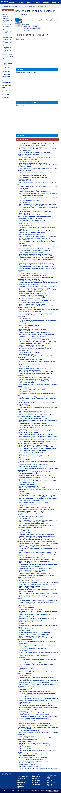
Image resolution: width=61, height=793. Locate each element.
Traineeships (21, 778)
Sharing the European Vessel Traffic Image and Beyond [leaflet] (36, 745)
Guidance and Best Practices (27, 484)
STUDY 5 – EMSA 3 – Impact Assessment (30, 609)
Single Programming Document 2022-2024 (30, 370)
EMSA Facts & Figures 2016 (26, 547)
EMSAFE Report (23, 350)
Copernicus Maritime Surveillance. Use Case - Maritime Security (36, 266)
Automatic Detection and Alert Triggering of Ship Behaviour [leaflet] (37, 536)
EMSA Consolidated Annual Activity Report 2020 (32, 390)
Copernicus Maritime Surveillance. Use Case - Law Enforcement (36, 265)
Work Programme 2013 (25, 702)
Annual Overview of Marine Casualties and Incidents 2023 (34, 293)
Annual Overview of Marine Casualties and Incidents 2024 (34, 222)
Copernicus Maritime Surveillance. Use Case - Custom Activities (36, 263)
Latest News (27, 26)
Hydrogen (6, 18)
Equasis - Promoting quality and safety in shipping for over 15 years (37, 584)
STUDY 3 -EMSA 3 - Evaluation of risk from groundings (34, 634)
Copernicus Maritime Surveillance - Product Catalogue (33, 464)
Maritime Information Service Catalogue (29, 586)
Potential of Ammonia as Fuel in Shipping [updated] (33, 295)
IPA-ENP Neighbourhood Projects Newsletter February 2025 (35, 211)
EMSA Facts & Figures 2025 (26, 150)
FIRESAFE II (22, 506)
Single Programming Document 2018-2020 (30, 538)
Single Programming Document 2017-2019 (30, 572)
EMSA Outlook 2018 (24, 532)
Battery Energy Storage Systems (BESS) (8, 31)
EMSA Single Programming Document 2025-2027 (32, 220)
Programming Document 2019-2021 (28, 504)
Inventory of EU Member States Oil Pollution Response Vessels (36, 713)
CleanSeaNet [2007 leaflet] (26, 763)
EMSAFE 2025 (5, 94)
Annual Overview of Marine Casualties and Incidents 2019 (34, 475)
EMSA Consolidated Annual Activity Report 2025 (32, 145)
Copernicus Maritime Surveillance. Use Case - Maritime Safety (36, 254)
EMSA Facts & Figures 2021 (26, 354)
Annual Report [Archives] (25, 711)
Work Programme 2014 (25, 675)
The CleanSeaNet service (26, 668)
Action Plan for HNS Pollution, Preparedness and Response (35, 761)
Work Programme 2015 (25, 650)
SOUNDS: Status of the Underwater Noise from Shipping (34, 377)
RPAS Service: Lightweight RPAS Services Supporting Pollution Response (39, 309)
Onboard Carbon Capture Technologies (29, 161)
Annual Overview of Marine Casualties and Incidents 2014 (34, 655)
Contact (49, 773)
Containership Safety (7, 67)
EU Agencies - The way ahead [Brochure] (30, 754)
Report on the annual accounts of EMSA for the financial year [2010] (37, 723)
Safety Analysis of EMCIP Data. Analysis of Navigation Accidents (36, 334)
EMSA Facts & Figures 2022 (26, 318)
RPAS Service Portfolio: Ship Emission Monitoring (32, 347)
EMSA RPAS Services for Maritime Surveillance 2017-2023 (35, 231)
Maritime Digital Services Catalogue (28, 190)
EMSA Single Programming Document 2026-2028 (32, 175)
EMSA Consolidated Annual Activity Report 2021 (32, 345)
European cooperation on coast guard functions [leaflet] (34, 343)
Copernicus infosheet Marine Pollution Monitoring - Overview (35, 429)
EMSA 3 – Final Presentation (26, 607)
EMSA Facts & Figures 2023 (26, 245)
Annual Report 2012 (24, 689)
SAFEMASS (6, 60)
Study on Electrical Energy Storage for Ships (31, 452)
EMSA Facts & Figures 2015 (26, 588)
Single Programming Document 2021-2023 (30, 411)
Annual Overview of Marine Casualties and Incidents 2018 (34, 507)
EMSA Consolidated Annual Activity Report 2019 (32, 413)
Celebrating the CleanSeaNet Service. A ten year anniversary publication (38, 543)
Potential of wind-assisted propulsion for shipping (32, 281)
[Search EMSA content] (58, 2)
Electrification (5, 24)
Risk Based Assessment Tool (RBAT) (8, 63)
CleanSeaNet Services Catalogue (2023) (30, 311)
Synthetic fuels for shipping (26, 224)
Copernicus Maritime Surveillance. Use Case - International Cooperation (38, 256)
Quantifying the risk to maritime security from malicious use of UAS (37, 143)
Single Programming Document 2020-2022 (30, 466)
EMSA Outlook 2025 (24, 213)
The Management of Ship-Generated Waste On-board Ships (35, 568)
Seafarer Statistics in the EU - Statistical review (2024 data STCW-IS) (38, 149)
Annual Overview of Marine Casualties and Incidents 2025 (34, 191)
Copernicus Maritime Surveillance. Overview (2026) (33, 163)
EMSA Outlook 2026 (24, 156)
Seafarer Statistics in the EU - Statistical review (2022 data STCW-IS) (38, 236)
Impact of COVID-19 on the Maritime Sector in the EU (33, 379)
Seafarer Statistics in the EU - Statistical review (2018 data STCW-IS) (38, 447)
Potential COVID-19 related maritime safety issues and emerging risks (37, 240)
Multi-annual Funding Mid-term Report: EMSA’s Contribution (35, 743)
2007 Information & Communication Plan (30, 764)
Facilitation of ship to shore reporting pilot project (32, 336)
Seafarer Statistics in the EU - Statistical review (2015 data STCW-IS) (38, 552)
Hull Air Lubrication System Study (28, 159)
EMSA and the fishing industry (27, 755)
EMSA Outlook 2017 (24, 563)
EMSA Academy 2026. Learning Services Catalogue (33, 177)
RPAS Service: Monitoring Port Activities (29, 298)
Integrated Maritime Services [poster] (29, 529)
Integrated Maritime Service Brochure (29, 697)
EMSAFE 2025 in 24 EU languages (28, 181)
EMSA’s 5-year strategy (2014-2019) (29, 670)
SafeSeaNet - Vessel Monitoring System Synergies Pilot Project (36, 725)
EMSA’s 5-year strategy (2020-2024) (29, 473)
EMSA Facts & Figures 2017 (26, 518)
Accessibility (36, 784)
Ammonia (6, 16)
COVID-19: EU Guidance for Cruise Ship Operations (33, 445)
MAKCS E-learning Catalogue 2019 (28, 486)
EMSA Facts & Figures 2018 (26, 482)
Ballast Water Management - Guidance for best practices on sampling (38, 498)
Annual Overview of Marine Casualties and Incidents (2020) (35, 368)
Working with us (21, 773)
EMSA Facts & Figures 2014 (26, 616)
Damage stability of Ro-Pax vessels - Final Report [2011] (34, 714)
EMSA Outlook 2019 (24, 493)
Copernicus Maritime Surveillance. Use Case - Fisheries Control (36, 257)
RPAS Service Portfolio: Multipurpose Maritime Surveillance (35, 348)
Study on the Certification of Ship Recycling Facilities (33, 757)
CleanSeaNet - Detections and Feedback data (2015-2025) (35, 238)
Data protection (37, 776)
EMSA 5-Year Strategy (25, 746)
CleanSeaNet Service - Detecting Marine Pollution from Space (36, 472)
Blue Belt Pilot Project (25, 741)
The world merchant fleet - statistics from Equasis (32, 273)
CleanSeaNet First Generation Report (29, 730)
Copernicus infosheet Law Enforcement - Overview (33, 423)
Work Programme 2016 (25, 605)
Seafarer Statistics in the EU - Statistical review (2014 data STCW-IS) (38, 593)
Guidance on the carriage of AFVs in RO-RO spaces (8, 42)
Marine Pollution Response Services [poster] (31, 531)
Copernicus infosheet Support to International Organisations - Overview (38, 439)
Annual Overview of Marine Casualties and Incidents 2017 (34, 545)
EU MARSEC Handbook (25, 225)
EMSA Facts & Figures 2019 (26, 454)
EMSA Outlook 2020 (24, 459)
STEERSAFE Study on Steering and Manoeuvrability (33, 388)
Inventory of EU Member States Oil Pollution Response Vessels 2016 (37, 589)
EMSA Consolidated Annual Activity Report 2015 (32, 595)
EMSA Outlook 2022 (24, 366)
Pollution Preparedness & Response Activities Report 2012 (34, 704)
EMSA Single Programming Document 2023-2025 (32, 329)
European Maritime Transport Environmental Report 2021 (34, 381)
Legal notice (36, 782)
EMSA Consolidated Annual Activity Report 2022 (32, 304)
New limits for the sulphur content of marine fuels (32, 648)
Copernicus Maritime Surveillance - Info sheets (31, 500)
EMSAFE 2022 (5, 97)
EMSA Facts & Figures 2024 (26, 202)
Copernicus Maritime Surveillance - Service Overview (33, 502)
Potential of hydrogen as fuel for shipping (30, 291)
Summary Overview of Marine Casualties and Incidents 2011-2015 (36, 559)
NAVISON (21, 229)
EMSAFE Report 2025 (25, 179)
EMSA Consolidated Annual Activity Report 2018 (32, 488)
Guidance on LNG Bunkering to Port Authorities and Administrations (37, 534)
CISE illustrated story (24, 327)
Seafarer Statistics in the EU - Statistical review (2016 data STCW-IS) (38, 520)
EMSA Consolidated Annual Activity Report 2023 (32, 234)
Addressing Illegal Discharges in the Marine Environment (34, 682)
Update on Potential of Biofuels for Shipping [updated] (34, 297)
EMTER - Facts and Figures (26, 382)
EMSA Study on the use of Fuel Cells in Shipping (32, 570)
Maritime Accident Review (26, 748)
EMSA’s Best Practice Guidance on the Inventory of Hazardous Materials (38, 582)
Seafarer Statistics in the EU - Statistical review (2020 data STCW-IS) (38, 341)
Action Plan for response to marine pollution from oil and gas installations (38, 680)
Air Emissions (27, 30)
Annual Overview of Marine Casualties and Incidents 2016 (34, 573)
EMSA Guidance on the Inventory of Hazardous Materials (34, 561)
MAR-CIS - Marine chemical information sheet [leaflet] (33, 523)
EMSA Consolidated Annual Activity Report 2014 (32, 636)
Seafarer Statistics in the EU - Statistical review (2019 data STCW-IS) (38, 372)
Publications (35, 26)
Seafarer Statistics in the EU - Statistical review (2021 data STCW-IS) (38, 313)
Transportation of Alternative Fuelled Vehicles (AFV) (7, 37)
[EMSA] (4, 2)
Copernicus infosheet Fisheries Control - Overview (32, 450)
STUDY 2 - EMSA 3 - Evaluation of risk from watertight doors (36, 632)
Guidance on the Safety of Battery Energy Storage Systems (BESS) (37, 290)
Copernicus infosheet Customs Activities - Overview (33, 418)
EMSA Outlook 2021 (24, 406)
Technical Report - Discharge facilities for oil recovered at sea (35, 705)
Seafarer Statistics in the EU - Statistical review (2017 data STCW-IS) (38, 481)
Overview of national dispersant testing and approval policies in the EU (38, 600)
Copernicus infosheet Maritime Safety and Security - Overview (36, 434)
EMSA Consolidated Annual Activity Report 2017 (32, 522)
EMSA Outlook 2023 (24, 331)
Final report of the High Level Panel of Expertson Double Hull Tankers (38, 768)
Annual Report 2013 (24, 657)
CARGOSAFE (7, 71)
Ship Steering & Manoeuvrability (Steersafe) (6, 76)
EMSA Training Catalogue (26, 591)
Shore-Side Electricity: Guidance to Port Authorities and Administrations (38, 338)
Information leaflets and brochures (32, 28)
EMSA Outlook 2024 (24, 272)
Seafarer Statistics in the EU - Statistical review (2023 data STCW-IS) (38, 204)
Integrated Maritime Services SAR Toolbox (30, 359)
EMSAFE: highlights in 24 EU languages (29, 352)
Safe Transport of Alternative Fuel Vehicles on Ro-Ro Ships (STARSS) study (8, 48)
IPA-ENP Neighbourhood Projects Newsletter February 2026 (35, 157)
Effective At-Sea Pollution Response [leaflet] (31, 759)
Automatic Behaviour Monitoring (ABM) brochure (32, 232)
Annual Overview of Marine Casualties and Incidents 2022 (34, 332)
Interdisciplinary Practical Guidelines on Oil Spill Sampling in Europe (37, 227)
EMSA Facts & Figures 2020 (26, 391)
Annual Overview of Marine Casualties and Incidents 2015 (34, 614)
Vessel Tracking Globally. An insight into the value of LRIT (34, 691)
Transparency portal (37, 773)
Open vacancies (22, 776)
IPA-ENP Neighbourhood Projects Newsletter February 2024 (35, 250)
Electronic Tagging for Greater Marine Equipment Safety (34, 516)
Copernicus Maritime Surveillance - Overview (31, 252)
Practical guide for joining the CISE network (30, 365)
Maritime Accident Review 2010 (27, 736)
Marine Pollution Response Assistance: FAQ (30, 766)
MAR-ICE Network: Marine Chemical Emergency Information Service (37, 448)
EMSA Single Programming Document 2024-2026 (32, 275)
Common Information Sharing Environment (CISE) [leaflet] (34, 340)
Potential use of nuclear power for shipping (30, 218)
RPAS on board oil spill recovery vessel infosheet (32, 147)
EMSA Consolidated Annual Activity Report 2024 (32, 200)
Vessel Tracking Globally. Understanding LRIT (31, 688)
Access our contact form (50, 780)
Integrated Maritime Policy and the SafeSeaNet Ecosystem (35, 663)
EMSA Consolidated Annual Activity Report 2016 (32, 557)
